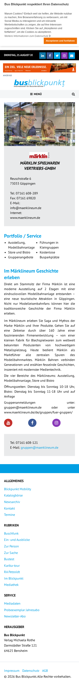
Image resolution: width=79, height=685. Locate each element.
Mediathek (11, 585)
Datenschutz (30, 671)
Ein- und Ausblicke (17, 540)
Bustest (9, 559)
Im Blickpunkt (13, 578)
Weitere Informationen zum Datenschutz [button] (26, 36)
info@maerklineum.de (25, 208)
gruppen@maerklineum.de (39, 447)
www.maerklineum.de (25, 218)
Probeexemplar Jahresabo (22, 610)
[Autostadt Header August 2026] (39, 67)
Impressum (11, 671)
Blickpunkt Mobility (17, 489)
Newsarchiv (12, 502)
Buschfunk (11, 533)
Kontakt (9, 508)
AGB (45, 671)
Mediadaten (12, 603)
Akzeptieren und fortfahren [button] (60, 40)
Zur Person (11, 546)
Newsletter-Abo (15, 616)
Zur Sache (11, 553)
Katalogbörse (13, 495)
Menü (37, 94)
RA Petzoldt (12, 572)
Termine (9, 515)
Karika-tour (12, 565)
